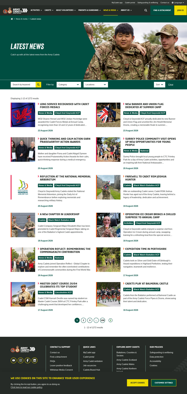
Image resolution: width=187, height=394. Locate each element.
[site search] (146, 10)
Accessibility (155, 361)
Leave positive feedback (61, 365)
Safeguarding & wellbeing (148, 3)
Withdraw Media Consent (61, 370)
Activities (35, 10)
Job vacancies (89, 365)
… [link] (96, 320)
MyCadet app (117, 3)
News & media (109, 10)
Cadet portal (130, 3)
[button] (41, 10)
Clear (170, 84)
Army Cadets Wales (125, 364)
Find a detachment (58, 357)
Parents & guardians (88, 10)
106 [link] (102, 320)
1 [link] (77, 320)
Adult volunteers (64, 10)
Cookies (153, 365)
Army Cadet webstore (93, 361)
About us (125, 10)
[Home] (12, 19)
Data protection (156, 357)
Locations (90, 84)
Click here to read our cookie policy (26, 387)
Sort (158, 84)
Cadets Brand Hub (91, 370)
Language (178, 3)
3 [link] (89, 320)
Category (63, 84)
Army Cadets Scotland (127, 360)
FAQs (52, 361)
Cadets (48, 10)
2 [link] (83, 320)
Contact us (165, 3)
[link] (110, 320)
